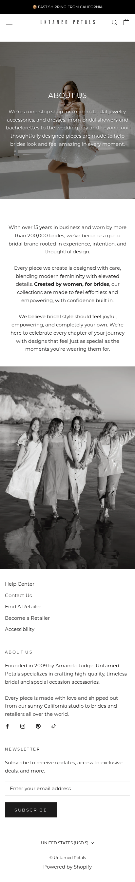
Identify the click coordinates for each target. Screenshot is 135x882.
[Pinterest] (38, 726)
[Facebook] (7, 726)
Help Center (19, 584)
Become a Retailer (27, 618)
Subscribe (30, 810)
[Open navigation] (9, 22)
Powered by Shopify (67, 867)
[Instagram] (22, 726)
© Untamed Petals (67, 857)
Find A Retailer (23, 606)
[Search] (115, 22)
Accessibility (19, 629)
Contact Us (18, 595)
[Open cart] (126, 22)
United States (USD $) (64, 842)
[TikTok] (53, 726)
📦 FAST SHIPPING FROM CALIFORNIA (67, 7)
